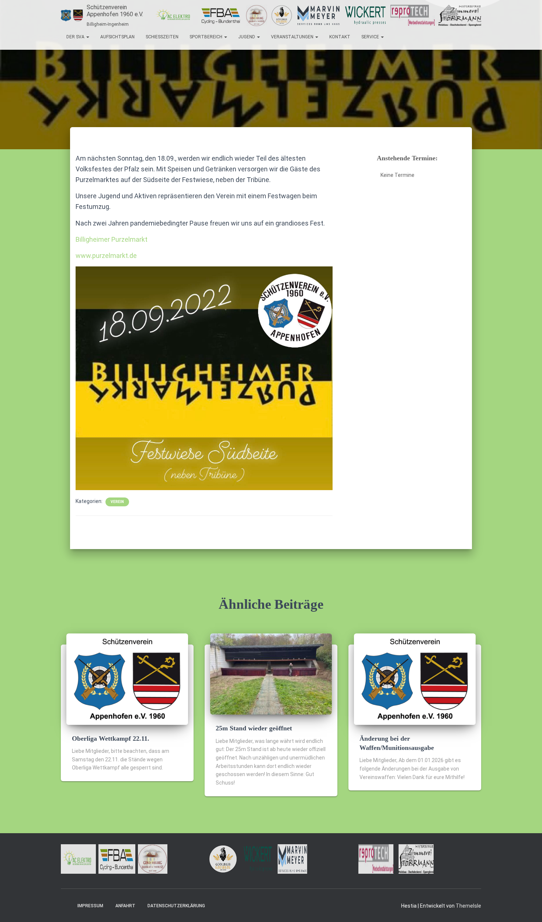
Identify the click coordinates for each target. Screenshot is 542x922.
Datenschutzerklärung (176, 905)
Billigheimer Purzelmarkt (111, 239)
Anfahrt (125, 905)
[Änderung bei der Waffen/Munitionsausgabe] (415, 679)
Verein (117, 502)
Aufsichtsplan (117, 36)
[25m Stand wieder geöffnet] (271, 674)
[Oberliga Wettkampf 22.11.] (127, 679)
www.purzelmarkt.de (106, 255)
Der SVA (76, 36)
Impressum (90, 905)
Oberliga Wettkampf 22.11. (110, 738)
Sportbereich (206, 36)
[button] (87, 36)
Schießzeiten (162, 36)
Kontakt (339, 36)
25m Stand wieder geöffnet (254, 728)
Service (370, 36)
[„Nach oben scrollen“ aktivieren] (527, 907)
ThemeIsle (468, 906)
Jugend (247, 36)
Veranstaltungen (293, 36)
